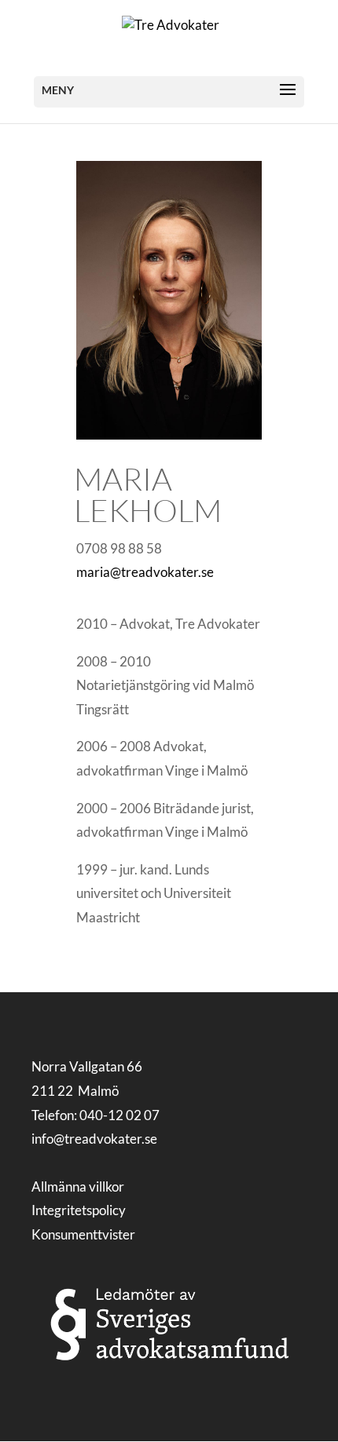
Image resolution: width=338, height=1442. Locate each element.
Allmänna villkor (77, 1186)
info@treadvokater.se (94, 1138)
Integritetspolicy (78, 1210)
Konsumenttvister (83, 1234)
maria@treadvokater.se (145, 572)
